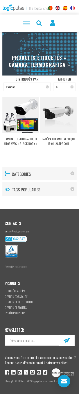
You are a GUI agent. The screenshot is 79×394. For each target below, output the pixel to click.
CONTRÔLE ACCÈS (15, 291)
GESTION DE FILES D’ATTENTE (19, 302)
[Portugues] (50, 8)
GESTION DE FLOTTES (16, 307)
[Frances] (72, 8)
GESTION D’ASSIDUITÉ (16, 296)
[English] (57, 8)
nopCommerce (21, 266)
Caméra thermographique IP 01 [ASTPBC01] (58, 141)
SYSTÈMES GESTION (15, 313)
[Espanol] (65, 8)
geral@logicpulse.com (17, 231)
